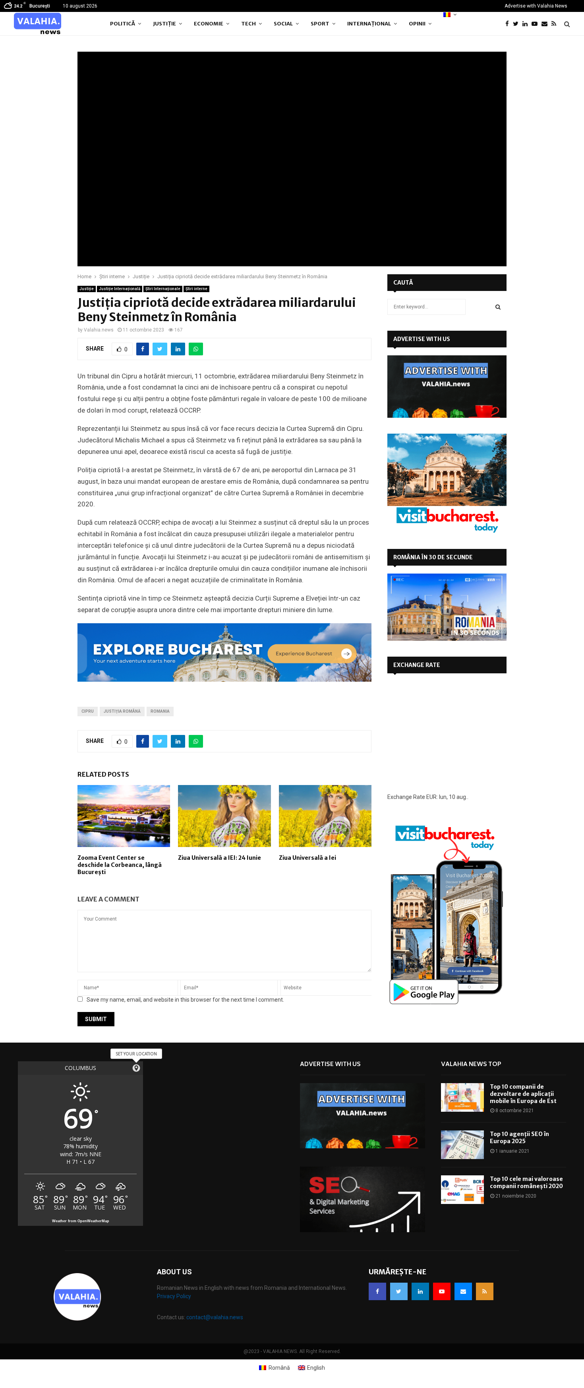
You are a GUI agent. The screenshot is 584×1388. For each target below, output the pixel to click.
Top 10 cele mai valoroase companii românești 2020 (526, 1182)
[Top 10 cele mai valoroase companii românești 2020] (462, 1189)
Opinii (417, 23)
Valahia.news (99, 330)
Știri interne (196, 289)
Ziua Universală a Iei (307, 857)
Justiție (164, 23)
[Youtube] (536, 24)
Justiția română (122, 711)
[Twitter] (517, 24)
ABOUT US (174, 1272)
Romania (160, 711)
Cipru (87, 711)
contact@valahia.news (214, 1317)
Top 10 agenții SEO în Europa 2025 (519, 1137)
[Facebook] (509, 24)
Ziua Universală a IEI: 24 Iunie (219, 857)
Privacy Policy (174, 1296)
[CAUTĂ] (498, 307)
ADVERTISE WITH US (421, 339)
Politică (122, 23)
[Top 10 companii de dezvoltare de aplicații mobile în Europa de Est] (462, 1097)
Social (283, 23)
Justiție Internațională (119, 289)
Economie (208, 23)
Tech (248, 23)
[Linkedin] (527, 24)
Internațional (369, 23)
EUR (431, 797)
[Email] (546, 24)
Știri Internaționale (162, 289)
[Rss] (555, 24)
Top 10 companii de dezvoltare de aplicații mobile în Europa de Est (523, 1094)
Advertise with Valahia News (536, 6)
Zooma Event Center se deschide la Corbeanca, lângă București (119, 865)
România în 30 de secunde (433, 557)
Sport (320, 23)
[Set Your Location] (136, 1068)
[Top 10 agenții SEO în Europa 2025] (462, 1144)
